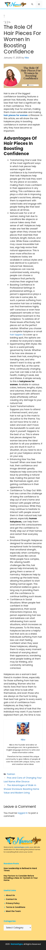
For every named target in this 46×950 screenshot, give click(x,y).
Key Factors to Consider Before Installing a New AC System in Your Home (21, 877)
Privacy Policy (13, 903)
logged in (23, 813)
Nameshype (17, 944)
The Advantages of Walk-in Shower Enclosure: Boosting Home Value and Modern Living (21, 789)
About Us (10, 895)
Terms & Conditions (15, 907)
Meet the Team (13, 911)
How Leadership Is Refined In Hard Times (20, 869)
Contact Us (11, 899)
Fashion (11, 774)
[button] (32, 4)
